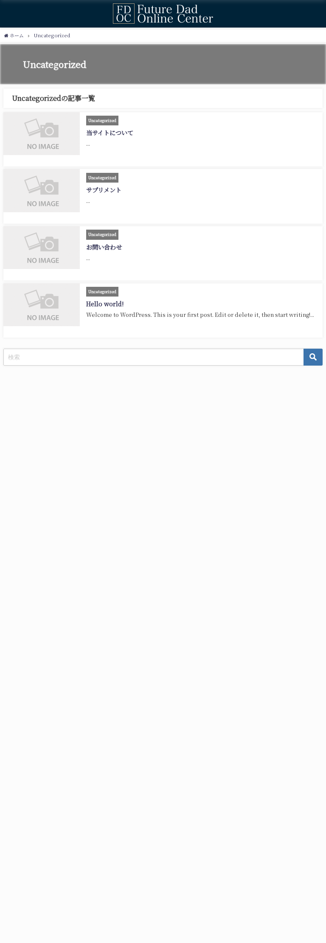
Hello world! (105, 303)
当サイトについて (109, 132)
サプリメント (103, 189)
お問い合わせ (104, 246)
